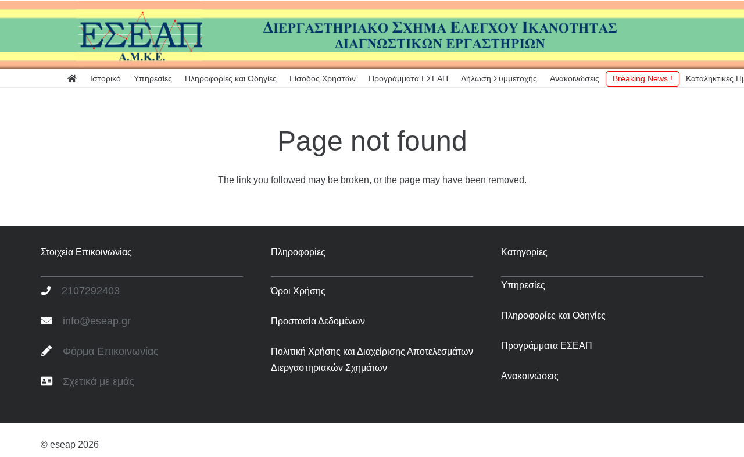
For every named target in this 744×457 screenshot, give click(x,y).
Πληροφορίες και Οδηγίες (553, 315)
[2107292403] (51, 291)
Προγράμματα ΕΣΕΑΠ (546, 346)
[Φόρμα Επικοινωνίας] (52, 352)
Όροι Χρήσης (298, 291)
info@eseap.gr (97, 321)
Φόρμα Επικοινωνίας (111, 351)
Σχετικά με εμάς (98, 381)
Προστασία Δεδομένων (318, 321)
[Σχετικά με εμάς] (52, 382)
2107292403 (91, 291)
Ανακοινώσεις (530, 376)
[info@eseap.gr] (52, 321)
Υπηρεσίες (523, 285)
